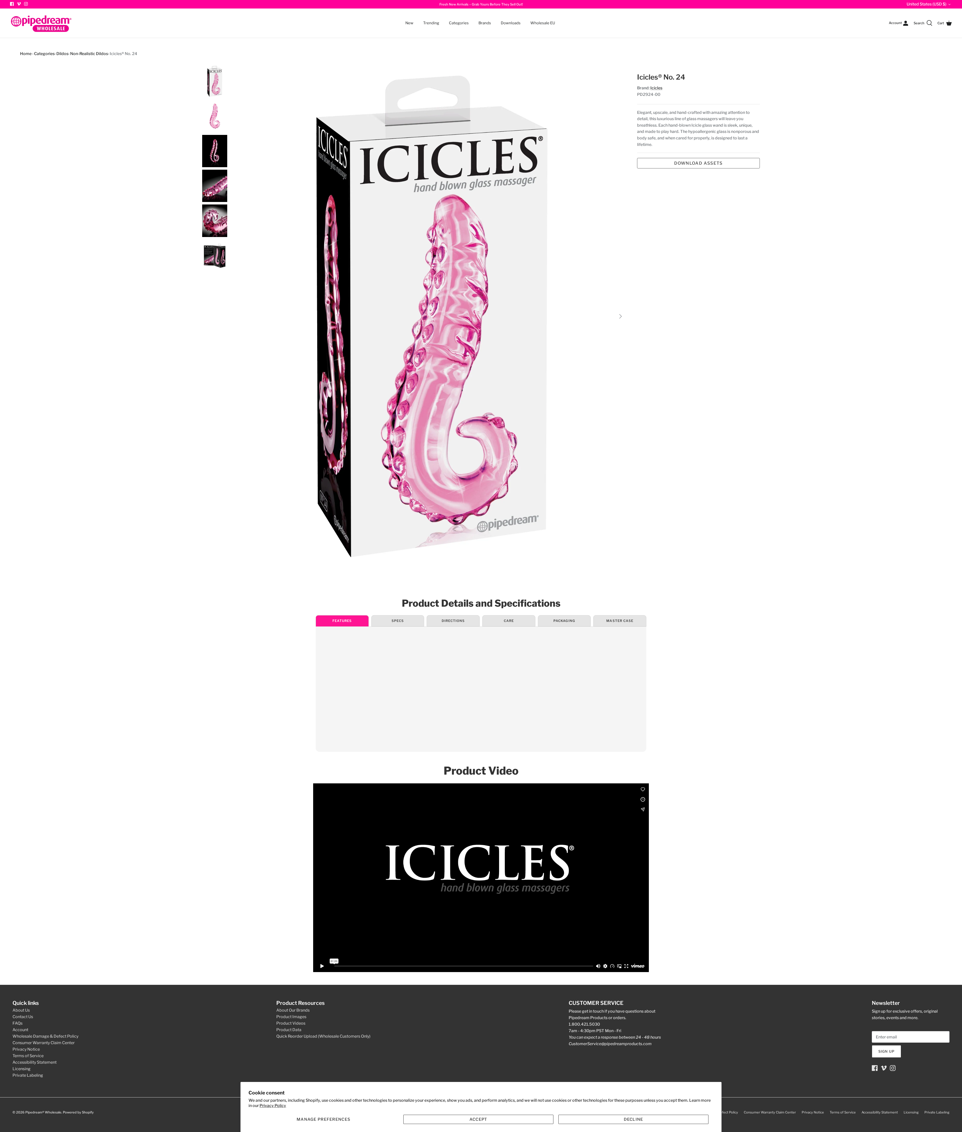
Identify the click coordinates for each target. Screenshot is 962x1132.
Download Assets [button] (698, 163)
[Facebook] (875, 1068)
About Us (21, 1010)
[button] (323, 1119)
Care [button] (509, 621)
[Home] (41, 23)
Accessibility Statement (35, 1062)
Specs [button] (398, 621)
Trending (431, 23)
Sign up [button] (886, 1051)
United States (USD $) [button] (926, 4)
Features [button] (342, 621)
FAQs (18, 1023)
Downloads (511, 23)
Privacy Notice (26, 1049)
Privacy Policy (273, 1105)
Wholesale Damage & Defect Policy (45, 1036)
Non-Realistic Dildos (89, 53)
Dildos (62, 53)
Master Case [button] (619, 621)
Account (20, 1029)
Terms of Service (28, 1055)
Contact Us (23, 1016)
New (409, 23)
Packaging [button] (564, 621)
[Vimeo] (19, 4)
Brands (484, 23)
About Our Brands (293, 1010)
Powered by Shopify (78, 1112)
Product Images (291, 1016)
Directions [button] (453, 621)
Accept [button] (478, 1119)
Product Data (288, 1029)
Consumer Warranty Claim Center (44, 1042)
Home (26, 53)
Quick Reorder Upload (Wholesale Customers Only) (323, 1036)
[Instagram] (26, 4)
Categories (456, 20)
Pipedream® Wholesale (43, 1112)
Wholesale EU (542, 23)
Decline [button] (633, 1119)
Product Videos (290, 1023)
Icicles (656, 88)
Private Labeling (28, 1075)
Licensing (22, 1068)
